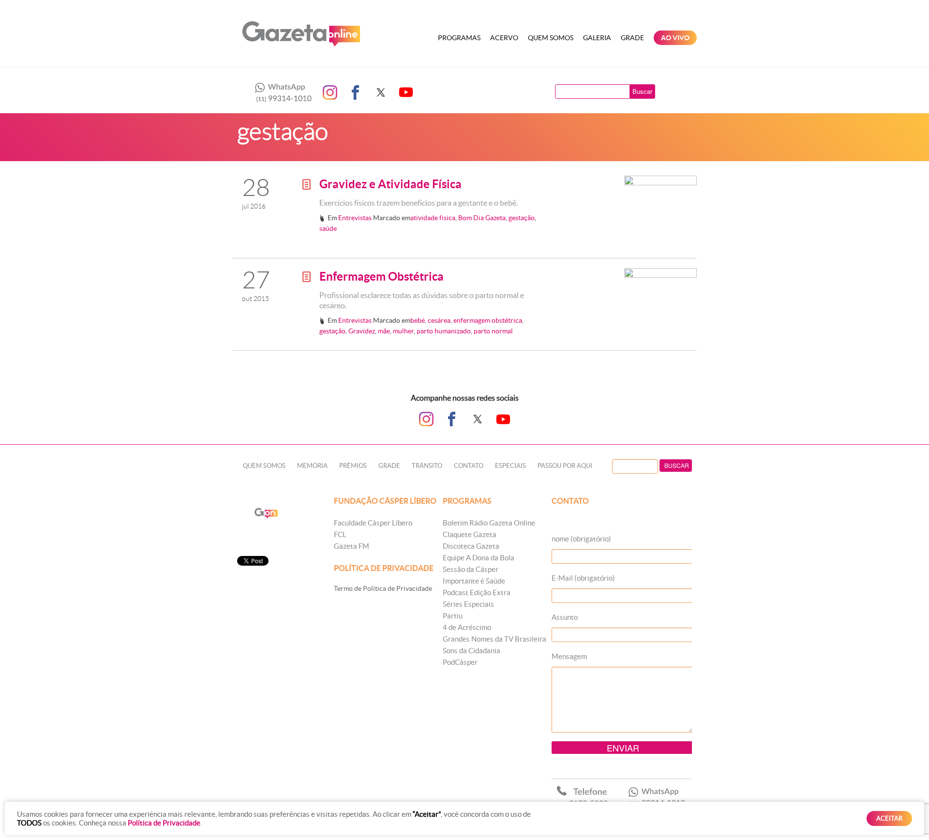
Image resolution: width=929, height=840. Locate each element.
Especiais (510, 465)
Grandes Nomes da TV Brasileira (494, 639)
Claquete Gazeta (469, 534)
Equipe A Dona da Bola (478, 558)
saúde (328, 228)
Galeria (597, 38)
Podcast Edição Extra (476, 592)
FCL (340, 534)
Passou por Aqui (565, 465)
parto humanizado (444, 331)
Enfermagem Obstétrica (381, 276)
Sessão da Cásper (470, 569)
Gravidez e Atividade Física (390, 184)
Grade (632, 38)
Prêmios (353, 465)
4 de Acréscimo (467, 627)
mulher (403, 331)
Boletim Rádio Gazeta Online (489, 523)
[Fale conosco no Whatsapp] (280, 92)
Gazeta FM (351, 546)
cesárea (439, 320)
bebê (417, 320)
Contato (468, 465)
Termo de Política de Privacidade (383, 588)
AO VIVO (675, 38)
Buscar (642, 91)
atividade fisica (432, 218)
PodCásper (460, 662)
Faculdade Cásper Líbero (373, 523)
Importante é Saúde (474, 581)
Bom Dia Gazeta (482, 218)
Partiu (453, 616)
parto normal (493, 331)
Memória (312, 465)
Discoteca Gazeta (471, 546)
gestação (522, 218)
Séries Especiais (468, 604)
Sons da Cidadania (471, 650)
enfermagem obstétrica (487, 320)
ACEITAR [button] (889, 818)
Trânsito (427, 465)
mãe (384, 331)
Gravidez (361, 331)
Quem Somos (550, 38)
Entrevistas (355, 218)
